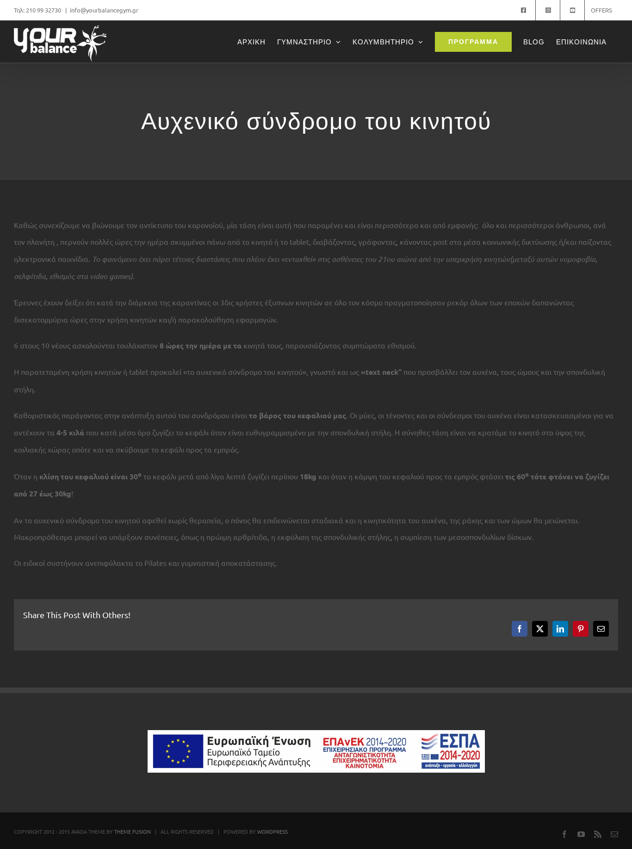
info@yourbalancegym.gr (104, 10)
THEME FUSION (132, 831)
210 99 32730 (44, 10)
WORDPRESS (272, 831)
